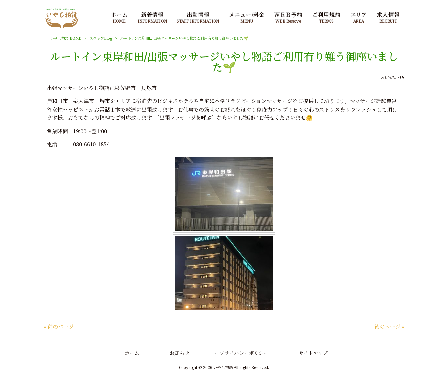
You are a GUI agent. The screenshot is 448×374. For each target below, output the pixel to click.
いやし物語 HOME (66, 38)
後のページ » (389, 327)
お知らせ (179, 353)
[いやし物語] (62, 28)
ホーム (132, 353)
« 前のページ (59, 327)
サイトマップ (313, 353)
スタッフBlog (101, 38)
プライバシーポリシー (244, 353)
